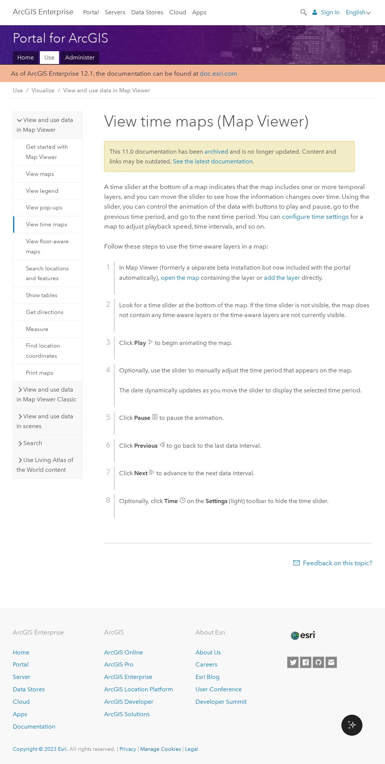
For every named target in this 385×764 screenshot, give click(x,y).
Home (25, 57)
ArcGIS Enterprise (43, 11)
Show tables (42, 295)
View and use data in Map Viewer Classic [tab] (46, 394)
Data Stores (147, 12)
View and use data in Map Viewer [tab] (45, 124)
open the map (180, 277)
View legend (42, 191)
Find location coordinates (43, 350)
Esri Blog (208, 676)
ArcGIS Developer (128, 701)
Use (49, 57)
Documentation (34, 726)
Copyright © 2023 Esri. (40, 749)
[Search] (304, 11)
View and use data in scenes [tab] (45, 421)
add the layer (282, 277)
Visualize (43, 90)
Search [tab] (32, 443)
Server (21, 676)
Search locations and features (47, 273)
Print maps (39, 372)
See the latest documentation (213, 161)
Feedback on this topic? (337, 563)
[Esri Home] (303, 635)
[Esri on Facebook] (305, 662)
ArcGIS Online (123, 652)
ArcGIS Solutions (127, 714)
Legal (191, 749)
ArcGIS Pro (118, 664)
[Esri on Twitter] (293, 662)
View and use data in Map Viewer (106, 90)
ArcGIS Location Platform (138, 689)
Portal (91, 12)
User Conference (219, 689)
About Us (208, 652)
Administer (80, 57)
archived (216, 151)
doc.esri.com (218, 73)
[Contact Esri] (331, 662)
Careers (206, 664)
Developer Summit (221, 701)
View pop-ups (44, 207)
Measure (37, 329)
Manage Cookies (160, 749)
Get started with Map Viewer (47, 151)
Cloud (177, 12)
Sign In (330, 12)
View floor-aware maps (47, 246)
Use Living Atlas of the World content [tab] (45, 464)
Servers (115, 12)
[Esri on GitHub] (318, 662)
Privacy (128, 749)
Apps (199, 12)
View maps (40, 174)
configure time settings (315, 216)
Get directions (45, 312)
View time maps (46, 224)
